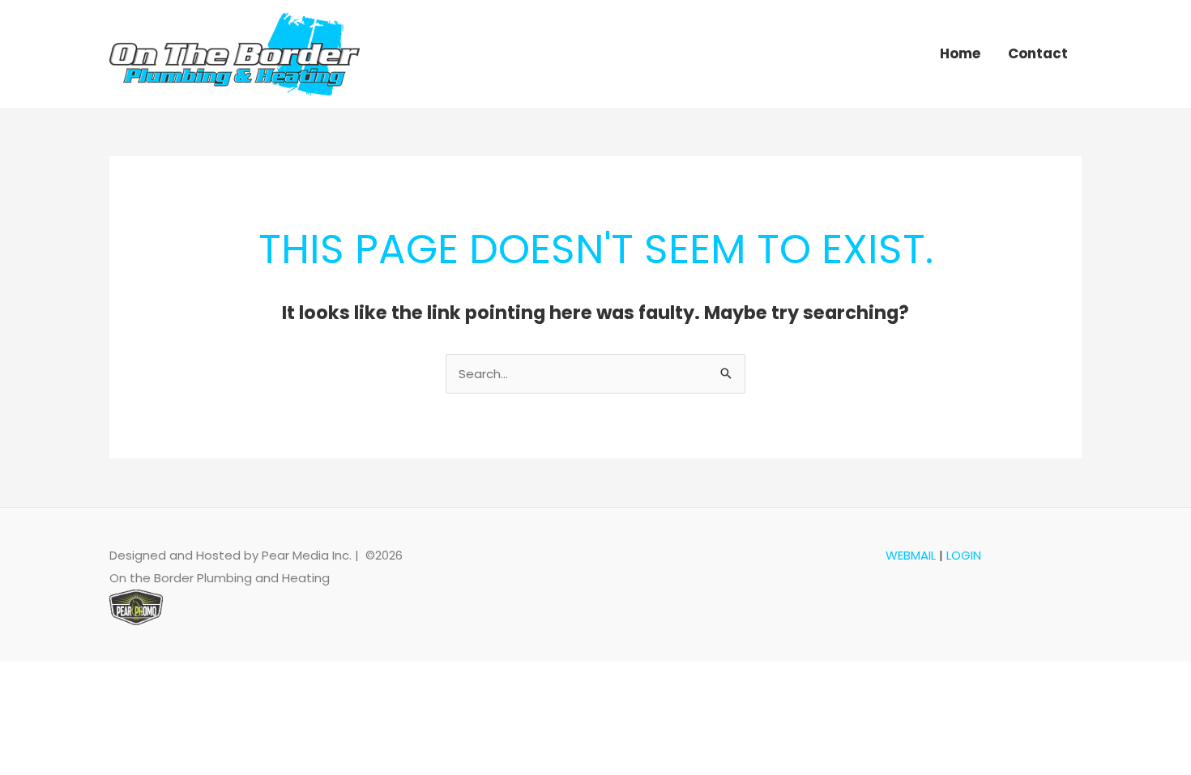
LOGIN (963, 555)
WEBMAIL (911, 555)
